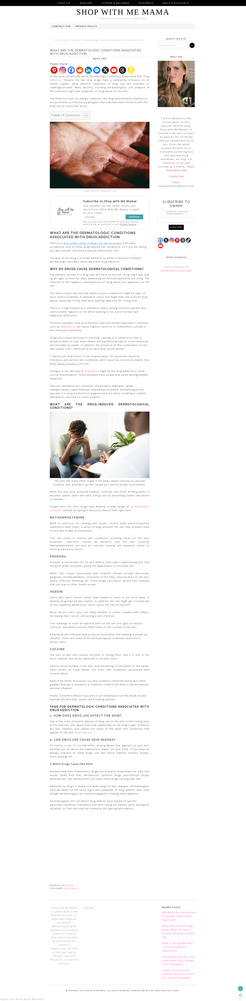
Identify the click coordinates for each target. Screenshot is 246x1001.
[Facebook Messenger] (97, 70)
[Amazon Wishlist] (131, 70)
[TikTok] (188, 240)
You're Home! (61, 40)
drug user (87, 732)
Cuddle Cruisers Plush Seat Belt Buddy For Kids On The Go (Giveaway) (178, 974)
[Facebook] (71, 70)
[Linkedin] (88, 70)
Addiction (56, 80)
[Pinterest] (54, 70)
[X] (105, 70)
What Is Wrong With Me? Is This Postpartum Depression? (177, 947)
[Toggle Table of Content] (84, 115)
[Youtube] (114, 70)
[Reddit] (80, 70)
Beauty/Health (71, 888)
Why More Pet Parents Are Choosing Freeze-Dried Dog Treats (179, 916)
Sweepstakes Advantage (176, 270)
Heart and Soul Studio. (166, 991)
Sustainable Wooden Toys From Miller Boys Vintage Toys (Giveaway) (178, 960)
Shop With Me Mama (123, 12)
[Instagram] (63, 70)
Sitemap (88, 907)
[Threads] (122, 70)
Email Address (176, 213)
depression (68, 326)
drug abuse (92, 371)
